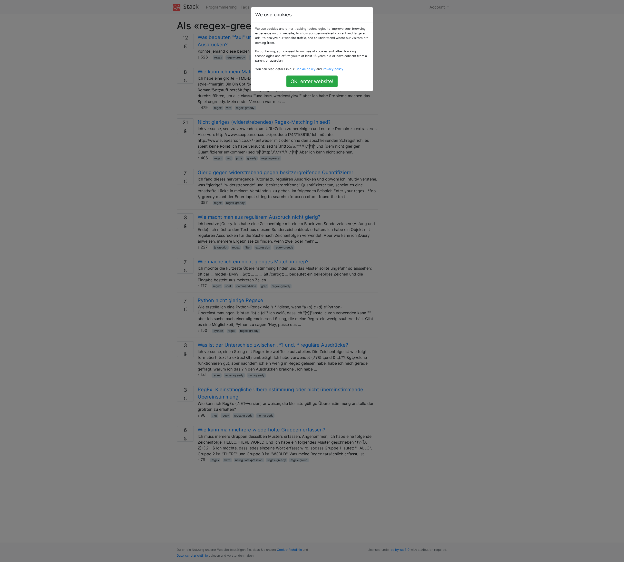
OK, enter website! (312, 81)
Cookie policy (305, 69)
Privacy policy (333, 69)
